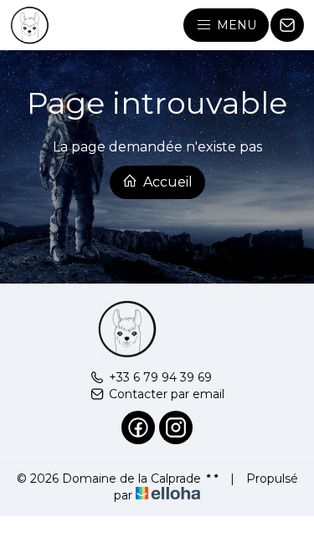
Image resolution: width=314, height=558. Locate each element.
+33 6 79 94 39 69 (160, 377)
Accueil (166, 182)
